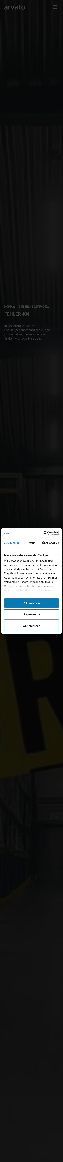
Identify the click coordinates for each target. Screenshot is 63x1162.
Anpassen (29, 614)
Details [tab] (31, 542)
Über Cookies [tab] (50, 542)
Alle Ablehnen (31, 625)
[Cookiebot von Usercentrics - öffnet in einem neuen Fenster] (44, 533)
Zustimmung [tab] (12, 542)
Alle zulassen (31, 602)
